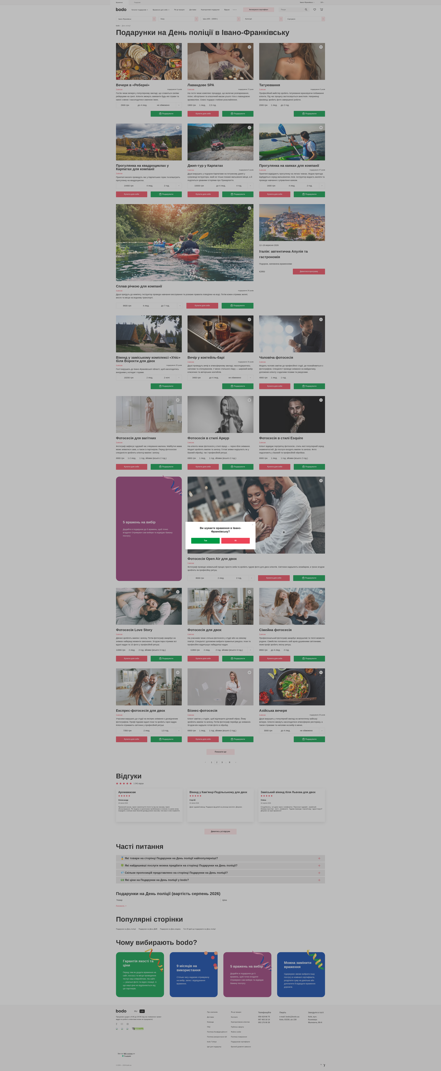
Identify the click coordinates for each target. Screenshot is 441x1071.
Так (205, 541)
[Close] (252, 524)
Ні (235, 541)
